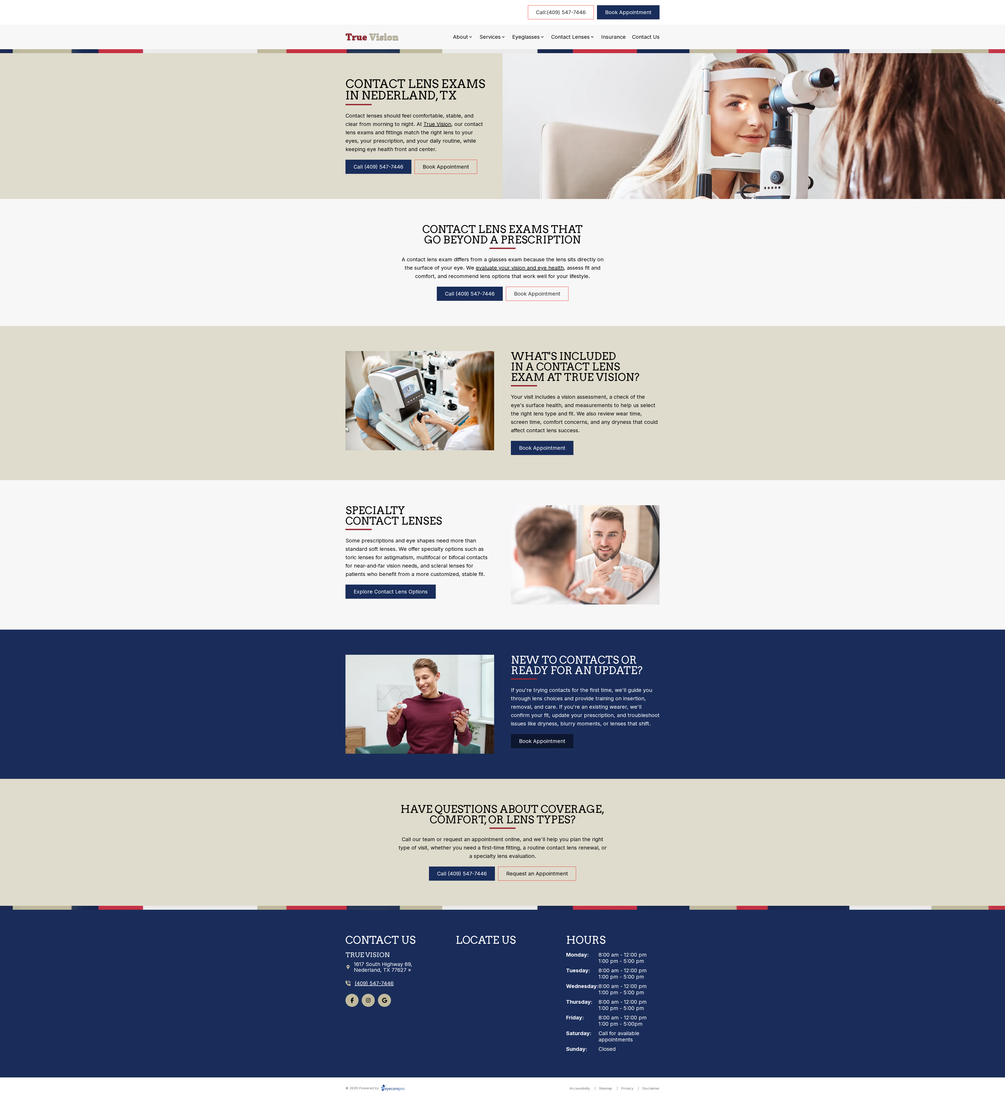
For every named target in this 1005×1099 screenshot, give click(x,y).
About (460, 37)
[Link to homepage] (372, 36)
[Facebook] (352, 1000)
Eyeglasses (526, 37)
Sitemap (605, 1088)
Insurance (613, 37)
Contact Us (646, 37)
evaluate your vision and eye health (520, 268)
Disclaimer (651, 1088)
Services (490, 37)
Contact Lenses (570, 37)
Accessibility (580, 1088)
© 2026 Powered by (362, 1088)
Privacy (627, 1088)
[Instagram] (368, 1000)
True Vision (437, 124)
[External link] (384, 1000)
